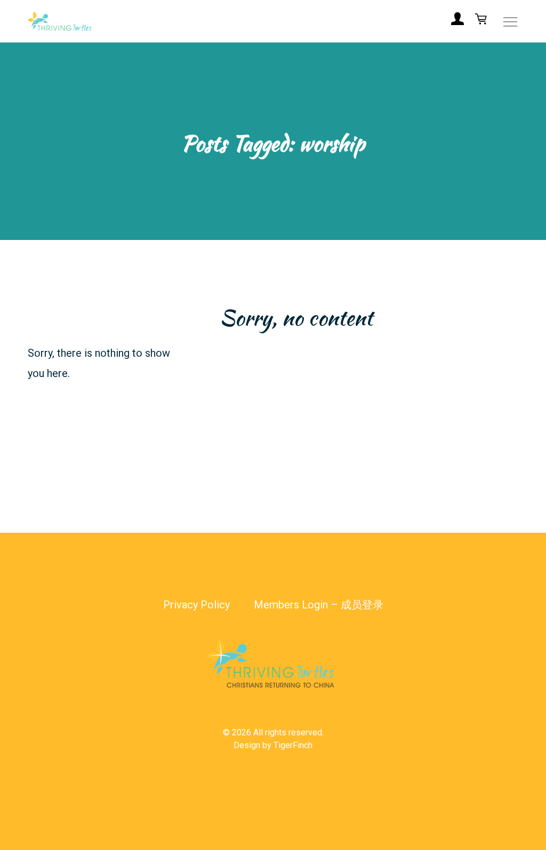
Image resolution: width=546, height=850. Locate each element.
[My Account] (457, 21)
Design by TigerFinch (273, 745)
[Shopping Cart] (481, 21)
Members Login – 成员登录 (318, 604)
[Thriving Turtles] (60, 21)
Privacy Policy (196, 604)
